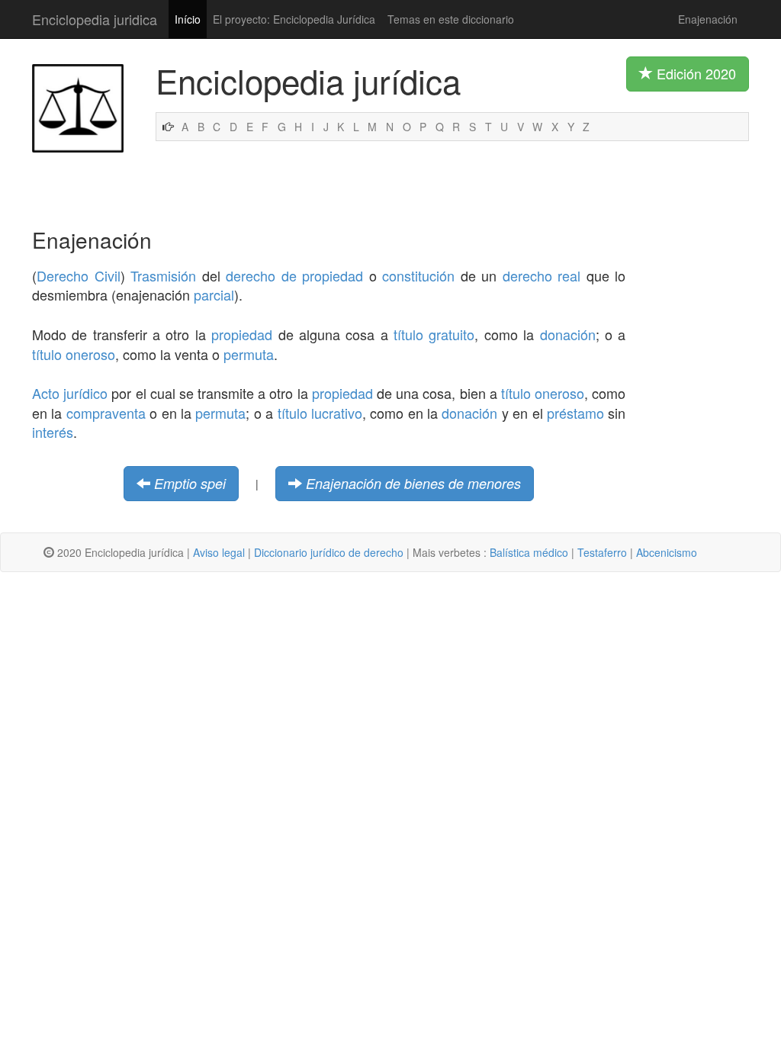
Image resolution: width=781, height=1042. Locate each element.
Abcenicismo (666, 552)
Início (188, 19)
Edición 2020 (694, 73)
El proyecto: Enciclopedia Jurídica (294, 19)
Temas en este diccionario (450, 19)
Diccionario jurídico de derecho (328, 552)
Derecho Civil (79, 275)
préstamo (575, 413)
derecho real (542, 275)
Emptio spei (190, 483)
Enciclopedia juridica (94, 19)
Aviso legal (219, 552)
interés (52, 432)
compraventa (106, 413)
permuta (248, 354)
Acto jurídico (70, 393)
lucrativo (336, 413)
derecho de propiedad (294, 275)
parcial (214, 294)
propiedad (241, 334)
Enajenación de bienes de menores (413, 483)
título (408, 334)
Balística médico (529, 552)
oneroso (90, 354)
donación (568, 334)
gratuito (451, 334)
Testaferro (602, 552)
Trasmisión (163, 275)
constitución (418, 275)
